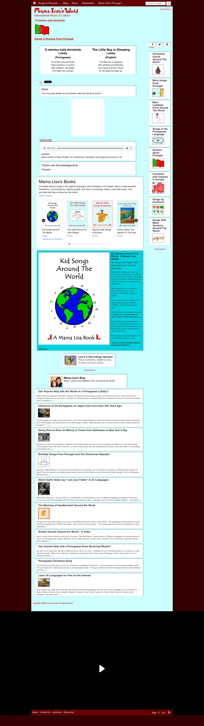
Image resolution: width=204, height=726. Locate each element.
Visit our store (45, 195)
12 (91, 243)
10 (87, 243)
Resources (69, 712)
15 (97, 243)
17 (101, 243)
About (35, 712)
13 (93, 243)
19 (105, 243)
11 (89, 243)
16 (99, 243)
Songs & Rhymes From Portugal (53, 39)
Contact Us (45, 712)
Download (45, 154)
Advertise (57, 712)
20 (107, 243)
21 (109, 243)
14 (95, 243)
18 (103, 243)
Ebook (45, 235)
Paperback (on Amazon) (52, 239)
